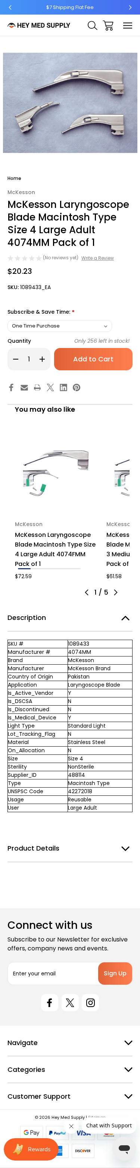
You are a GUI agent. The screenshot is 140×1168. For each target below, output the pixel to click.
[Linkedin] (63, 387)
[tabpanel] (56, 505)
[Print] (37, 387)
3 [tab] (49, 568)
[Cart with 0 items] (108, 25)
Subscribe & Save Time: (41, 312)
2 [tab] (37, 568)
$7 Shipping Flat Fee (70, 7)
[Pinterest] (76, 387)
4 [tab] (62, 568)
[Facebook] (11, 387)
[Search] (92, 25)
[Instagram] (90, 1002)
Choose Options (56, 503)
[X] (50, 387)
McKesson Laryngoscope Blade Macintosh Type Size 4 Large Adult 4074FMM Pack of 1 (55, 549)
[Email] (24, 387)
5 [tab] (74, 568)
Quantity (19, 341)
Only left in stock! (102, 341)
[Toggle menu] (128, 25)
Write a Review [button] (97, 258)
